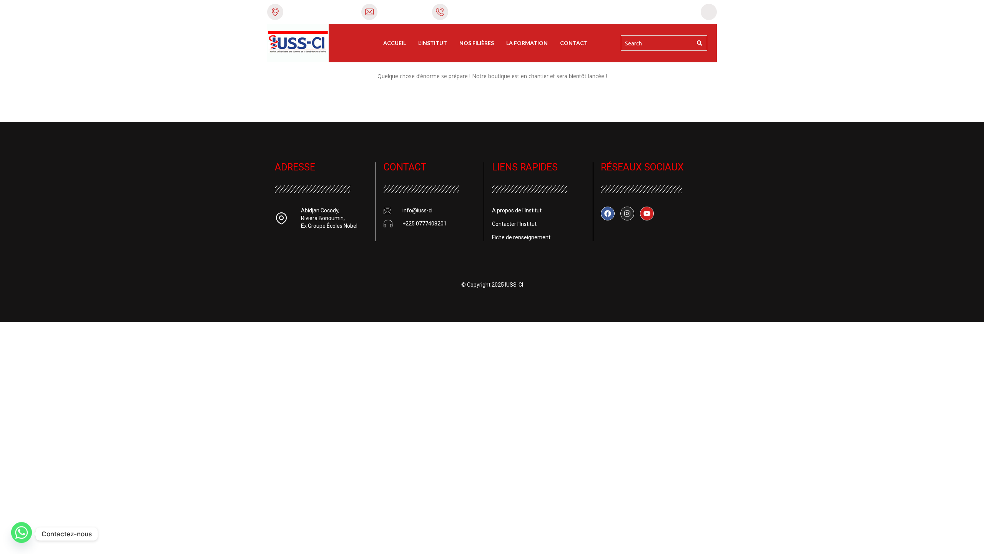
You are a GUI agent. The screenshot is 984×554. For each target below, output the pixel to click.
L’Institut (432, 43)
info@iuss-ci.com (403, 11)
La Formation (527, 43)
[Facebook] (608, 213)
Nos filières (476, 43)
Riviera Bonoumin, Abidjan (321, 11)
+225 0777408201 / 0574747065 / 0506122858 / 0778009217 (529, 11)
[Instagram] (627, 213)
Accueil (394, 43)
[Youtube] (647, 213)
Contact (574, 43)
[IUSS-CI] (298, 43)
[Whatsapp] (21, 534)
